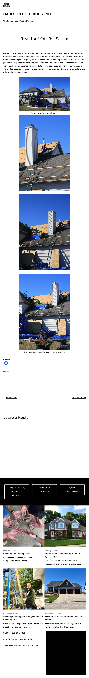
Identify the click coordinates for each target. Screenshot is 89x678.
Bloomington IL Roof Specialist (17, 553)
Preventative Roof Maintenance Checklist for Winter (65, 618)
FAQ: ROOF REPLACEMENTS (72, 490)
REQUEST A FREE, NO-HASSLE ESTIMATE (17, 492)
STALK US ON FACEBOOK (44, 490)
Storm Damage (79, 397)
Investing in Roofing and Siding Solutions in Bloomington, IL (23, 618)
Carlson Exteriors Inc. (27, 14)
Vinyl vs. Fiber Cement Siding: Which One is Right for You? (64, 555)
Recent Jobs (11, 397)
